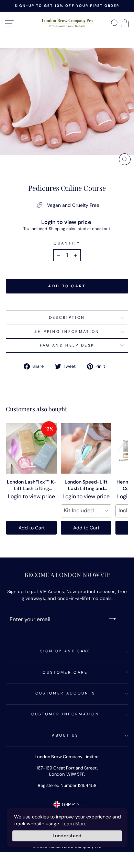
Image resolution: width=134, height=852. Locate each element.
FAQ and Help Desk (67, 345)
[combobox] (86, 510)
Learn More (74, 823)
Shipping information (66, 331)
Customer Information (65, 714)
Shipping (57, 228)
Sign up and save (65, 651)
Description (67, 317)
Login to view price (66, 222)
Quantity (67, 243)
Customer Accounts (65, 693)
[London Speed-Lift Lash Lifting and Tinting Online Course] (86, 448)
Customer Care (65, 672)
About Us (65, 735)
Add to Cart (32, 528)
